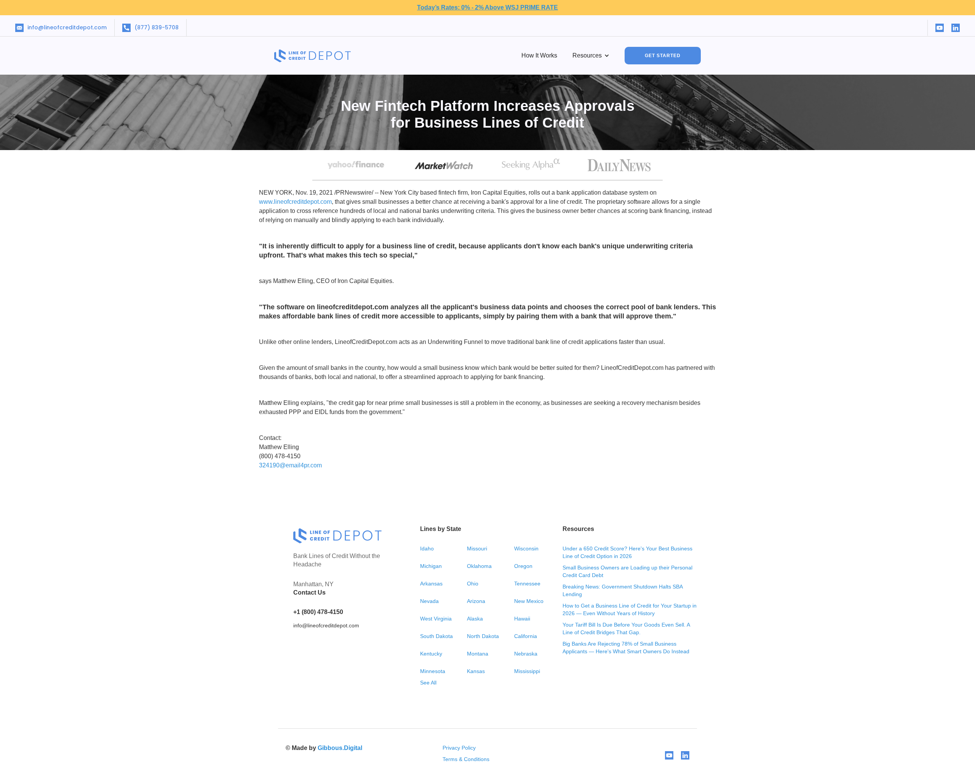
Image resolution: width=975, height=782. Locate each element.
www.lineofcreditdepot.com (295, 201)
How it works (539, 55)
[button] (591, 55)
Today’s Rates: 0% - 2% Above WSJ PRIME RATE (487, 7)
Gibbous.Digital (340, 748)
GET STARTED (663, 55)
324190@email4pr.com (290, 465)
